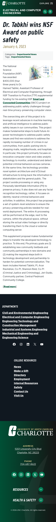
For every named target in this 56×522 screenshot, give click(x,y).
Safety (18, 387)
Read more (10, 286)
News (17, 366)
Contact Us (21, 391)
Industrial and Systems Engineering (24, 329)
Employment (22, 379)
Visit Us (19, 395)
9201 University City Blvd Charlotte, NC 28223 (28, 451)
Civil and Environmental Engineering (25, 312)
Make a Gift (21, 371)
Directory (20, 375)
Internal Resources (26, 383)
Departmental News (26, 54)
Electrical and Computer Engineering (25, 317)
